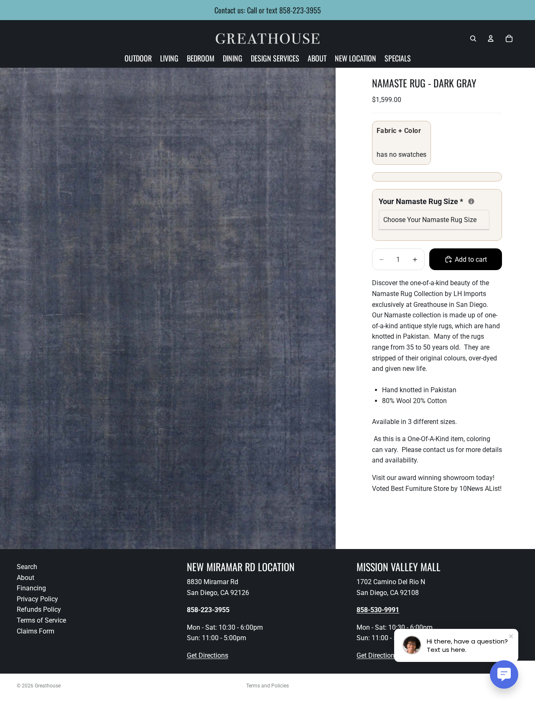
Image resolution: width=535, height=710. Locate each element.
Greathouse (48, 686)
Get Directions (207, 655)
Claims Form (35, 631)
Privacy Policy (37, 599)
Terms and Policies (267, 686)
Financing (31, 588)
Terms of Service (41, 620)
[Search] (473, 38)
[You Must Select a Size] (471, 201)
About (25, 578)
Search (27, 567)
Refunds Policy (39, 610)
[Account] (491, 38)
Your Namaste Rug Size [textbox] (434, 201)
